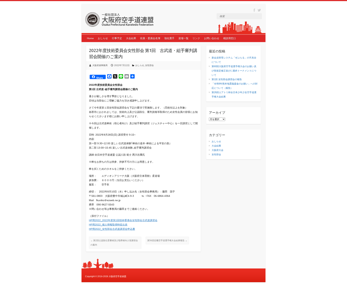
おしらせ (103, 38)
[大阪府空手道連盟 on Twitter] (259, 10)
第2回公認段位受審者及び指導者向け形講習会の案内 (114, 242)
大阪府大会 (217, 150)
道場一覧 (183, 38)
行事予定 (117, 38)
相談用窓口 (229, 38)
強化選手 (169, 38)
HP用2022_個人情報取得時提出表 (108, 224)
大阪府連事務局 (100, 65)
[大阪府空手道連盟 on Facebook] (254, 10)
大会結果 (131, 38)
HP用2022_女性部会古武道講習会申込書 (112, 228)
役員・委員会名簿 (150, 38)
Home (90, 38)
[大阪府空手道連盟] (119, 20)
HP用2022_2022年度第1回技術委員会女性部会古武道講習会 (123, 220)
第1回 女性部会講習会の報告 (227, 79)
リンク (196, 38)
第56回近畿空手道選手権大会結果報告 (167, 240)
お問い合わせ (211, 38)
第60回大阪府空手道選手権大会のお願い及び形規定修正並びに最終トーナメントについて (234, 70)
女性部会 (149, 65)
